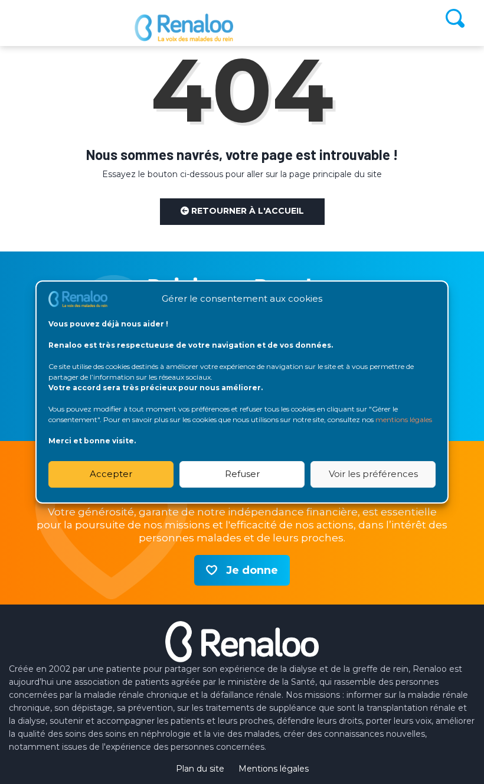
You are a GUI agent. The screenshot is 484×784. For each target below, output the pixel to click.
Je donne (252, 570)
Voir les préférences (373, 473)
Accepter (111, 473)
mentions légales (403, 419)
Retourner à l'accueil (246, 210)
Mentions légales (273, 768)
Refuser (242, 473)
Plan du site (200, 768)
